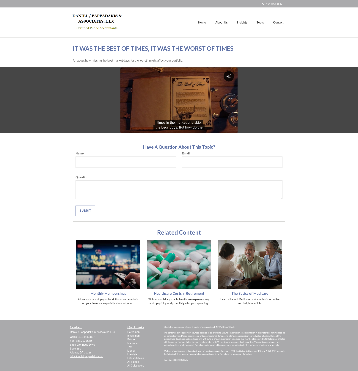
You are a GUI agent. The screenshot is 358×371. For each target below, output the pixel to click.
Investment (133, 335)
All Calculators (135, 365)
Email (186, 153)
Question (82, 177)
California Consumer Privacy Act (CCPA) (257, 350)
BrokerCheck (228, 326)
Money (131, 350)
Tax (129, 347)
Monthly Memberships (108, 293)
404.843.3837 (274, 3)
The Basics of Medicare (249, 293)
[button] (221, 22)
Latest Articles (135, 358)
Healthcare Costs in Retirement (179, 293)
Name (80, 153)
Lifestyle (132, 354)
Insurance (133, 343)
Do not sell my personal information (236, 353)
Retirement (133, 332)
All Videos (133, 362)
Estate (131, 339)
